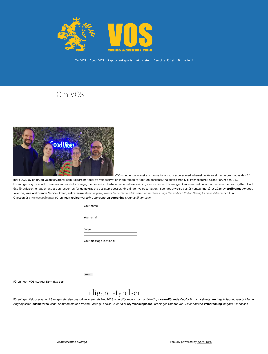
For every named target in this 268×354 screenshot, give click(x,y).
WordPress (204, 341)
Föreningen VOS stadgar (29, 281)
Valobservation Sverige (71, 341)
